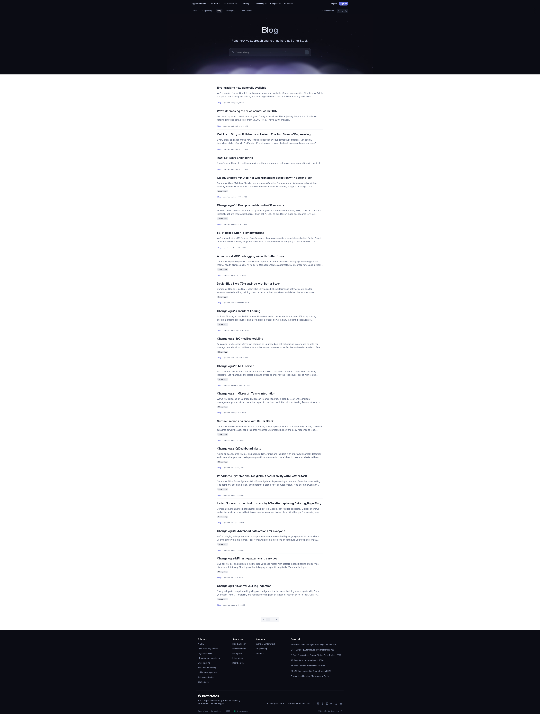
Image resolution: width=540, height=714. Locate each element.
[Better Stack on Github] (336, 703)
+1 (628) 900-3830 (276, 703)
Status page (203, 682)
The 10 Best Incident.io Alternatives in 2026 (311, 671)
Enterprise (237, 653)
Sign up (343, 4)
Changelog (231, 11)
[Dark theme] (346, 11)
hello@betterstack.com (299, 703)
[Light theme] (338, 11)
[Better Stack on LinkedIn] (327, 703)
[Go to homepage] (199, 3)
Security (260, 653)
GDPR (228, 711)
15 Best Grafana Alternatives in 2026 (308, 666)
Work (195, 11)
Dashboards (238, 663)
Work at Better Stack (265, 644)
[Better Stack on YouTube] (340, 703)
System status (242, 711)
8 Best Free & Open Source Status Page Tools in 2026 (316, 655)
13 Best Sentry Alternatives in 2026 (307, 660)
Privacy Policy (216, 711)
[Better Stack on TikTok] (322, 703)
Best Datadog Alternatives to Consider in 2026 (312, 650)
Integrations (237, 658)
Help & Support (239, 644)
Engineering (207, 11)
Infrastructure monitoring (209, 658)
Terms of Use (203, 711)
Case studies (246, 11)
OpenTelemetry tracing (208, 649)
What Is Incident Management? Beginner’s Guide (313, 644)
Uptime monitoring (206, 677)
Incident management (207, 672)
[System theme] (342, 11)
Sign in (334, 4)
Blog (219, 11)
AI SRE (201, 644)
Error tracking (204, 663)
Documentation (327, 11)
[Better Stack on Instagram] (318, 703)
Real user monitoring (207, 668)
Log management (205, 653)
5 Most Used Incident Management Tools (310, 676)
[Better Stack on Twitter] (331, 703)
